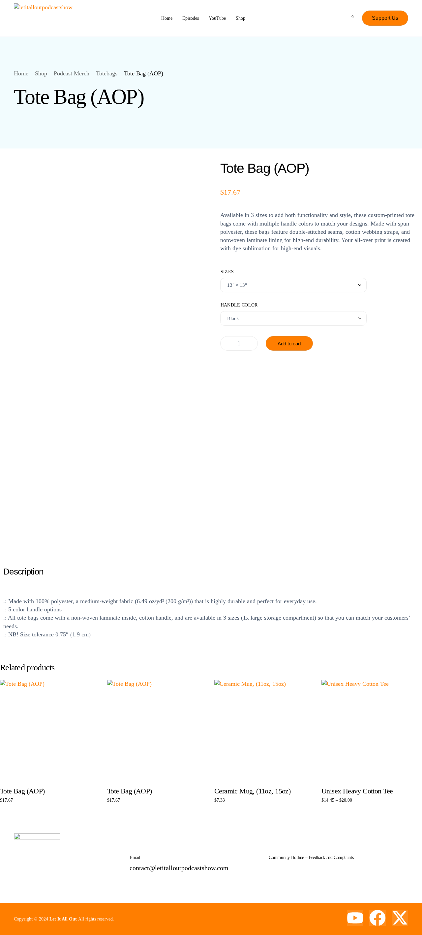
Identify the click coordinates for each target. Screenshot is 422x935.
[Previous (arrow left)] (11, 467)
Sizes (227, 271)
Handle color (239, 304)
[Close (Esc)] (414, 7)
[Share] (400, 7)
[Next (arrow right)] (410, 467)
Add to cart (289, 343)
